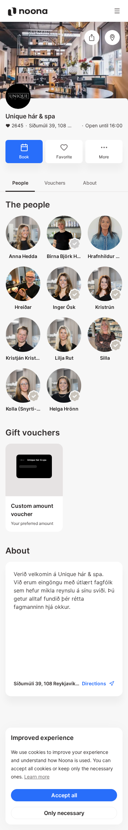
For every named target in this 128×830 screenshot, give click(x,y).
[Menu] (117, 10)
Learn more (36, 776)
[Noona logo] (27, 12)
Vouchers (55, 183)
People (20, 183)
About (90, 183)
